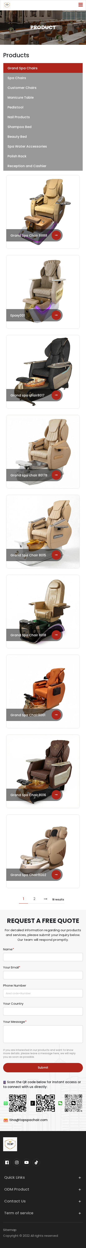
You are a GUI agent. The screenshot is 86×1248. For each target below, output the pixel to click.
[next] (45, 898)
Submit (43, 1067)
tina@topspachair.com (28, 1120)
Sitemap (9, 1230)
